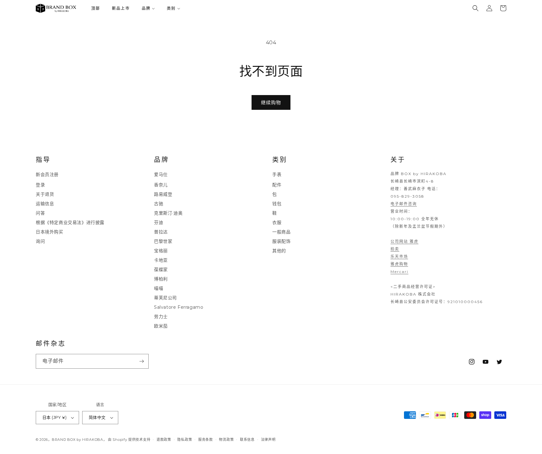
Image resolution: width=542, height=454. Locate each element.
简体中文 (97, 417)
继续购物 (271, 102)
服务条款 (205, 439)
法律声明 (268, 439)
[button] (475, 8)
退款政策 (164, 439)
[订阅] (141, 361)
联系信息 (247, 439)
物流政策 (226, 439)
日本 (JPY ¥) (54, 417)
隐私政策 (184, 439)
